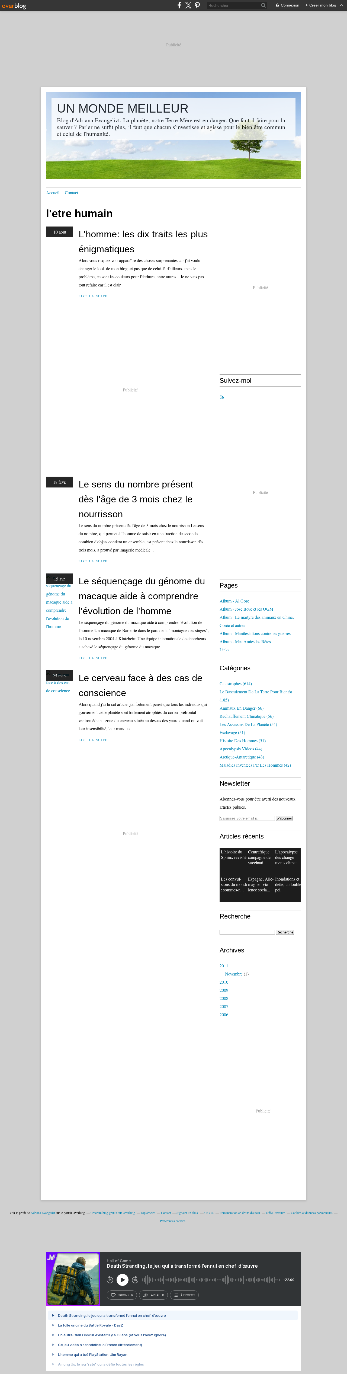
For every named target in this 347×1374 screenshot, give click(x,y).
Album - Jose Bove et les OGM (246, 609)
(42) (255, 765)
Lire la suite (93, 296)
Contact (71, 192)
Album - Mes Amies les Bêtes (245, 641)
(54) (248, 724)
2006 (224, 1014)
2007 (224, 1006)
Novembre (234, 974)
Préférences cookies (172, 1221)
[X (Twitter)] (188, 5)
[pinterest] (197, 5)
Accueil (52, 192)
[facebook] (179, 5)
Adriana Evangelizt (43, 1212)
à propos (188, 1295)
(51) (232, 732)
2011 (224, 965)
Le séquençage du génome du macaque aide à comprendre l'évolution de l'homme (142, 596)
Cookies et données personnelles (312, 1212)
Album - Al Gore (234, 601)
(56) (247, 716)
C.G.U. (209, 1212)
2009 (224, 990)
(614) (236, 683)
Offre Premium (275, 1212)
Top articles (148, 1212)
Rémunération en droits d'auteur (240, 1212)
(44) (241, 748)
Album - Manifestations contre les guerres (255, 633)
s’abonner (125, 1295)
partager (157, 1295)
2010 (224, 982)
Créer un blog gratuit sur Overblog (113, 1212)
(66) (242, 708)
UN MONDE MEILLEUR (123, 108)
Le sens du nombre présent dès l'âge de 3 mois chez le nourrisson (136, 499)
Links (224, 649)
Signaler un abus (187, 1212)
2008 (224, 998)
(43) (242, 757)
